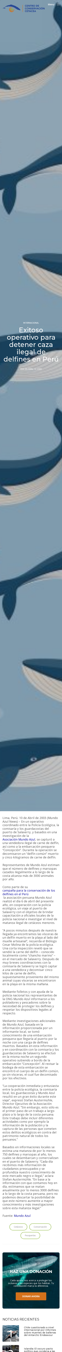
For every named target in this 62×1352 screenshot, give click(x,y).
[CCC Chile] (23, 8)
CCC (22, 369)
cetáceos (18, 1226)
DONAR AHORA (31, 1296)
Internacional (31, 323)
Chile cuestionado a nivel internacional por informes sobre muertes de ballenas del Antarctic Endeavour (40, 1331)
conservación (40, 1226)
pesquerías (30, 1235)
